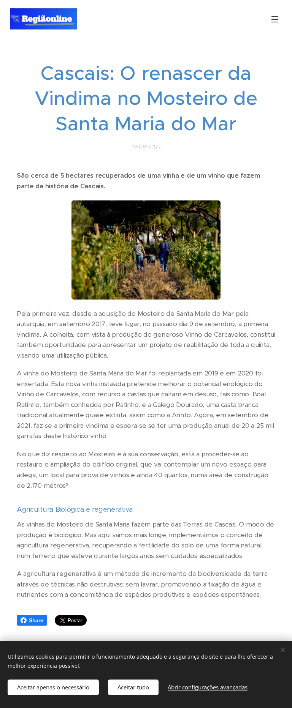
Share (36, 620)
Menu (274, 19)
